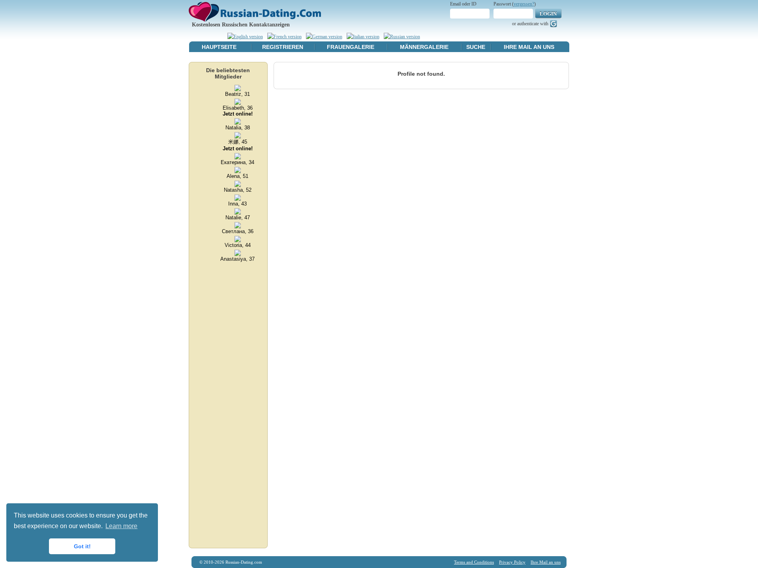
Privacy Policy (512, 562)
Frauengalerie (350, 47)
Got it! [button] (82, 546)
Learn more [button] (121, 526)
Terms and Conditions (474, 562)
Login (548, 14)
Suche (475, 47)
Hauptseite (219, 47)
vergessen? (524, 4)
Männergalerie (424, 47)
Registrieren (282, 47)
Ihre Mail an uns (529, 47)
